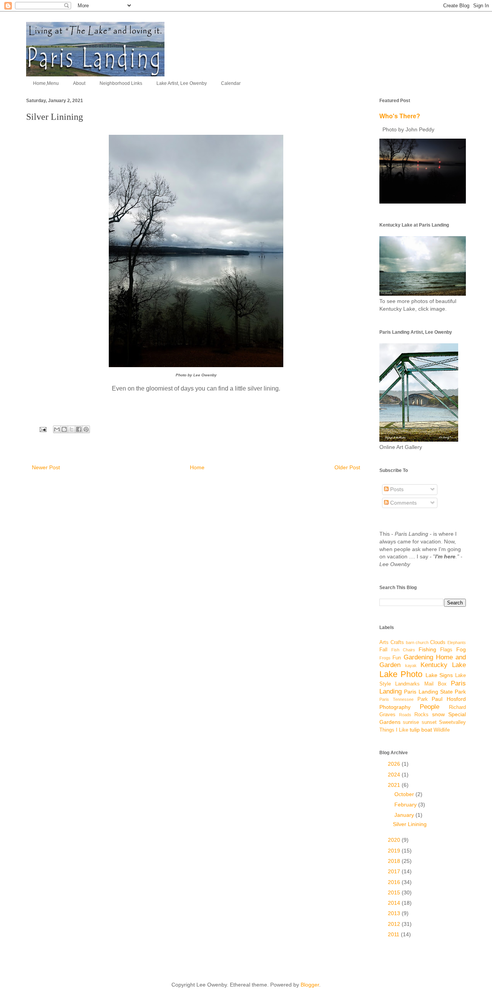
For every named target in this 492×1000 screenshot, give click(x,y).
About (79, 83)
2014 (395, 903)
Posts (396, 489)
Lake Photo (400, 674)
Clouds (437, 642)
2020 (395, 840)
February (406, 804)
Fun (396, 658)
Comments (403, 503)
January (405, 815)
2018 (395, 861)
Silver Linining (410, 824)
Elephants (456, 642)
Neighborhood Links (121, 83)
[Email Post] (42, 429)
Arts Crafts (391, 642)
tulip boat (421, 730)
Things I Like (393, 730)
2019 (395, 851)
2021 (395, 785)
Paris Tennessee (396, 699)
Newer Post (46, 467)
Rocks (421, 714)
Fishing (427, 649)
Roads (405, 714)
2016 (395, 882)
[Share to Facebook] (79, 429)
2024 (395, 775)
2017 (395, 871)
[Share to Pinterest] (86, 429)
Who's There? (399, 116)
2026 (395, 764)
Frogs (385, 658)
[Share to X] (71, 429)
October (405, 794)
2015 (395, 892)
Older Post (347, 467)
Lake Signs (439, 675)
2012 (395, 924)
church (422, 642)
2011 (394, 934)
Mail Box (435, 684)
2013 (395, 913)
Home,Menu (46, 83)
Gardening (418, 657)
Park (422, 699)
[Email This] (57, 429)
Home (197, 467)
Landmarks (407, 684)
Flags (446, 649)
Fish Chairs (403, 649)
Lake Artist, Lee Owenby (181, 83)
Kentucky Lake (443, 665)
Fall (383, 649)
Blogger (310, 985)
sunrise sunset (419, 722)
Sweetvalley (452, 722)
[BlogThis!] (64, 429)
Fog (461, 649)
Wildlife (442, 730)
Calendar (231, 83)
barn (410, 642)
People (429, 706)
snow (438, 714)
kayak (411, 665)
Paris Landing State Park (435, 692)
